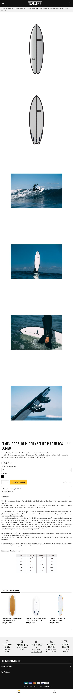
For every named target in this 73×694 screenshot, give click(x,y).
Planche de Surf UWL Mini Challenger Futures (57, 619)
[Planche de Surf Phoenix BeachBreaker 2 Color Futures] (70, 442)
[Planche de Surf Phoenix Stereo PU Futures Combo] (36, 49)
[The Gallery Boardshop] (34, 3)
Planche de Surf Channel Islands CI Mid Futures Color (12, 619)
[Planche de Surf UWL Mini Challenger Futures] (60, 605)
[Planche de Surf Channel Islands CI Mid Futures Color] (12, 605)
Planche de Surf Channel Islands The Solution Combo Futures (36, 619)
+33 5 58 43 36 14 (36, 646)
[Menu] (3, 3)
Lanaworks (47, 686)
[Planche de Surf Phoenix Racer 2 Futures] (67, 442)
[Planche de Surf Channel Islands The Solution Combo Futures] (36, 605)
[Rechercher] (70, 3)
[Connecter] (66, 3)
